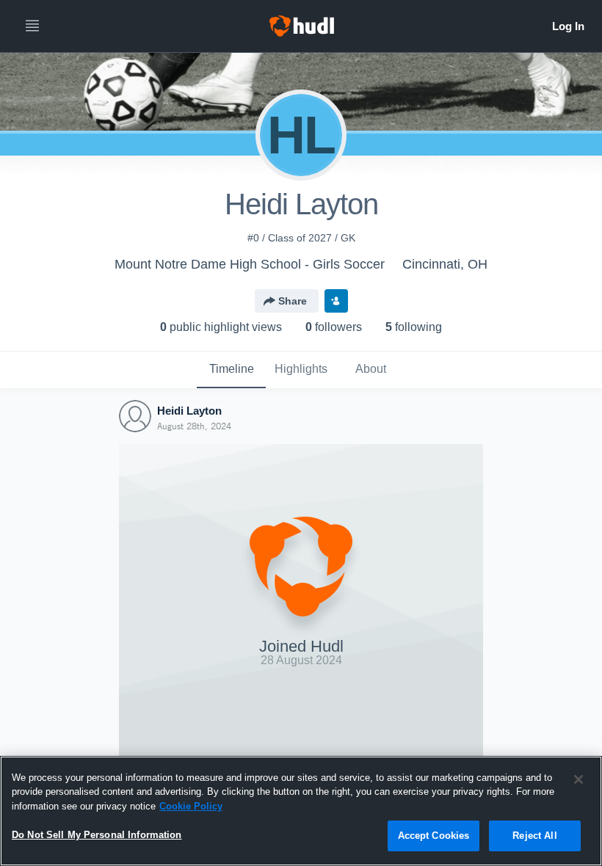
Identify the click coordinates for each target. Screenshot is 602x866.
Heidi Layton (189, 410)
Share (292, 301)
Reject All (534, 835)
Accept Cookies (434, 835)
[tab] (231, 370)
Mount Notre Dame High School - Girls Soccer (250, 264)
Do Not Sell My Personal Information (97, 834)
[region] (301, 811)
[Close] (578, 779)
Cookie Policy (190, 806)
